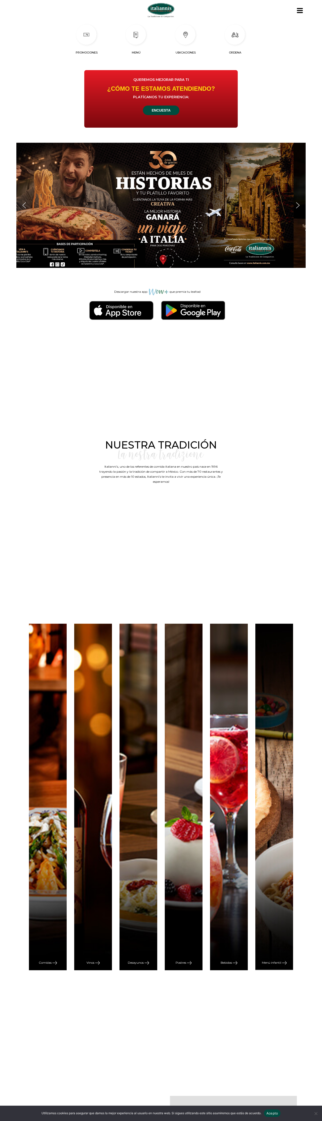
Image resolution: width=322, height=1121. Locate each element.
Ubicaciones (186, 52)
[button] (161, 205)
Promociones (87, 52)
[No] (315, 1113)
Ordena (235, 52)
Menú (136, 52)
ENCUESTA (161, 110)
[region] (161, 205)
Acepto (272, 1113)
